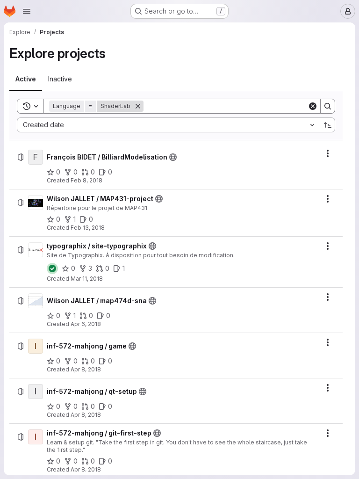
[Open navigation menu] (26, 11)
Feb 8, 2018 (86, 180)
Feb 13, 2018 (88, 227)
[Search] (327, 106)
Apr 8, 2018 (86, 369)
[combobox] (168, 124)
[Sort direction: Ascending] (327, 124)
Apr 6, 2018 (86, 323)
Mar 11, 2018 (87, 278)
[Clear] (312, 106)
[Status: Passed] (52, 268)
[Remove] (138, 106)
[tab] (25, 79)
